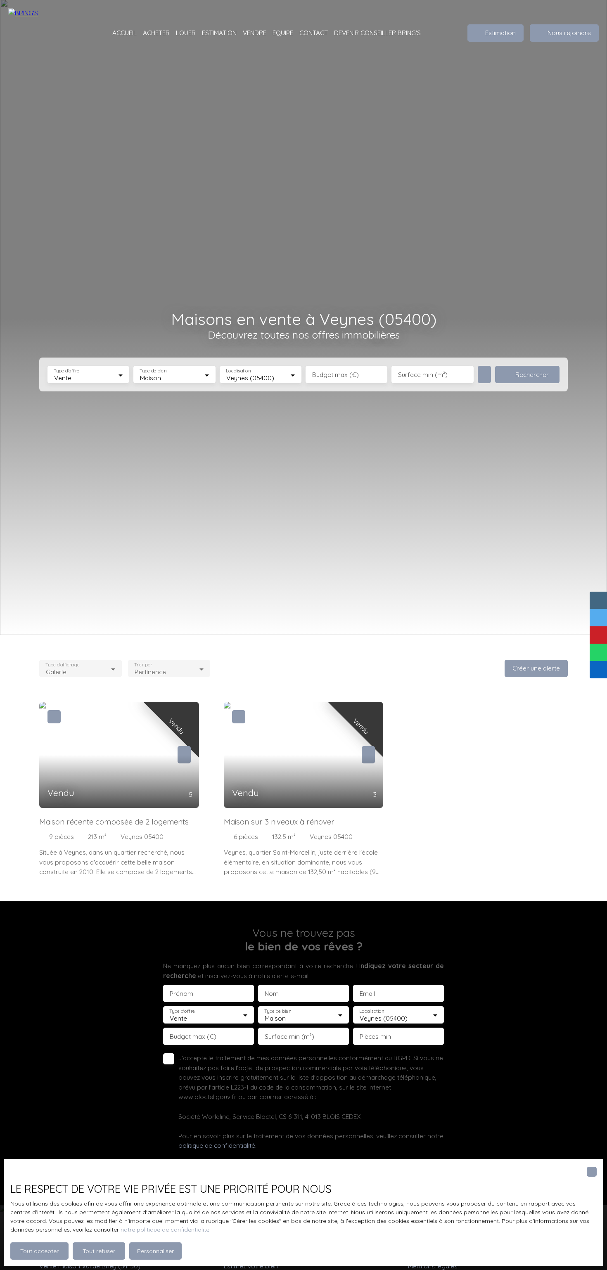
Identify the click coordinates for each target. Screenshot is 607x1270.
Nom (272, 994)
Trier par (143, 665)
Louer (186, 32)
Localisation (238, 371)
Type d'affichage (62, 665)
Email (367, 994)
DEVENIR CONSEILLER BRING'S (377, 32)
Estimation (219, 32)
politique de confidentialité (216, 1145)
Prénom (181, 994)
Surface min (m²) (423, 375)
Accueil (124, 32)
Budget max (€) (335, 375)
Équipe (283, 32)
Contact (313, 32)
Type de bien (153, 371)
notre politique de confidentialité (165, 1229)
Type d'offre (66, 371)
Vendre (254, 32)
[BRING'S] (49, 33)
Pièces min (375, 1036)
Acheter (156, 32)
